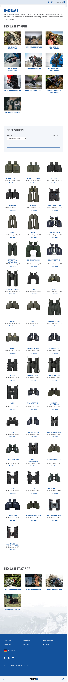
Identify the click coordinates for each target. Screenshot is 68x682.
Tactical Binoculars (54, 589)
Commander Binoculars (12, 70)
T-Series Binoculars (12, 113)
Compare (60, 2)
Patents (46, 644)
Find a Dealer (48, 640)
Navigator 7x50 (54, 348)
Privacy (11, 665)
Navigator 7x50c (33, 348)
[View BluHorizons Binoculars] (54, 38)
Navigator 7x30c (33, 403)
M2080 (12, 233)
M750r (33, 321)
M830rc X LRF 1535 (12, 178)
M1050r (12, 321)
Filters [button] (9, 145)
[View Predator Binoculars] (33, 82)
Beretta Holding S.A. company (20, 669)
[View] (12, 167)
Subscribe (26, 640)
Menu (6, 679)
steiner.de (12, 650)
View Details (12, 183)
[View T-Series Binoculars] (12, 104)
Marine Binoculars (12, 609)
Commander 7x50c (54, 233)
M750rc (54, 289)
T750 (12, 432)
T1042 (12, 403)
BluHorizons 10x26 (54, 516)
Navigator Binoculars (12, 91)
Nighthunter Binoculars (12, 48)
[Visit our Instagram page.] (9, 658)
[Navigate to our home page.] (34, 679)
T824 (33, 488)
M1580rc (33, 205)
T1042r (12, 375)
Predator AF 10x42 (12, 459)
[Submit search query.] (49, 2)
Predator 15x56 (54, 321)
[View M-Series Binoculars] (33, 60)
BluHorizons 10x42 (54, 432)
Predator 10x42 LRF (12, 289)
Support (26, 644)
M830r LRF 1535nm (33, 178)
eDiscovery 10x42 (54, 205)
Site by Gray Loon (41, 669)
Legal (5, 665)
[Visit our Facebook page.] (5, 658)
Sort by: (10, 135)
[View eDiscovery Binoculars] (33, 38)
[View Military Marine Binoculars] (54, 60)
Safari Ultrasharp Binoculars (54, 92)
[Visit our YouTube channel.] (13, 658)
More (61, 679)
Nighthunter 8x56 (33, 260)
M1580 (33, 233)
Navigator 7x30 (33, 432)
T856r (33, 289)
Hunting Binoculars (33, 589)
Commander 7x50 (54, 260)
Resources (7, 644)
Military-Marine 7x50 (54, 459)
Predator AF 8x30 (54, 488)
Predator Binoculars (33, 91)
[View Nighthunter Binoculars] (12, 38)
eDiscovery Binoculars (33, 47)
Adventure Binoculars (12, 589)
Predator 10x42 (33, 375)
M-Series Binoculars (33, 69)
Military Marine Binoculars (54, 70)
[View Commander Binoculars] (12, 60)
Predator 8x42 (54, 375)
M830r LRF (12, 205)
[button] (59, 145)
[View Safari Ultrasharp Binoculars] (54, 82)
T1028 (12, 488)
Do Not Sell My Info (22, 665)
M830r (12, 348)
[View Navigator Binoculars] (12, 82)
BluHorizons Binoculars (54, 48)
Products (7, 640)
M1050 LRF (54, 178)
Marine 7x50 (12, 516)
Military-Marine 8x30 (33, 516)
